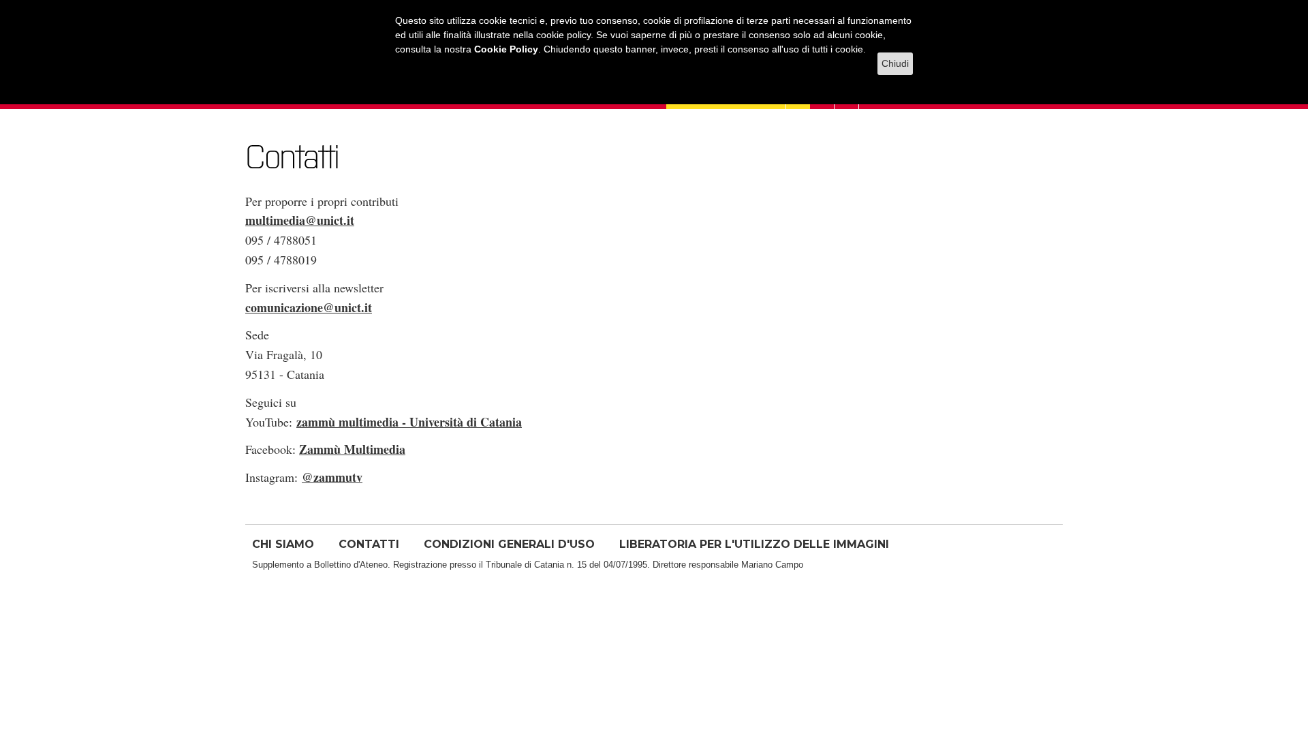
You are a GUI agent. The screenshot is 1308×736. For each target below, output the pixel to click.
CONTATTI (369, 544)
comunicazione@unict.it (308, 307)
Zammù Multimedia (352, 449)
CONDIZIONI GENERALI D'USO (509, 544)
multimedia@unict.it (299, 220)
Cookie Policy (506, 49)
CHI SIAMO (283, 544)
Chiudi (895, 63)
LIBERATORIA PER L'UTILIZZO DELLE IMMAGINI (754, 544)
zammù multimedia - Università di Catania (409, 422)
